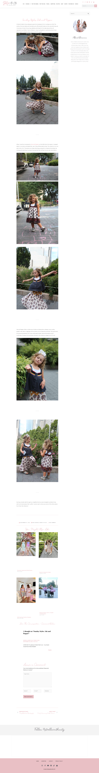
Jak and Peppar (35, 144)
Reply (50, 650)
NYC (24, 4)
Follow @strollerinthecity (49, 729)
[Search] (95, 6)
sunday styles (43, 522)
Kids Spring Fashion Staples (24, 617)
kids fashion (35, 522)
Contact (51, 761)
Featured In (71, 4)
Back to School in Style (45, 572)
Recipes (58, 4)
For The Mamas (35, 4)
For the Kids (42, 4)
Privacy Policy (59, 761)
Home (37, 761)
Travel (48, 4)
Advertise (43, 761)
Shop (62, 4)
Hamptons (53, 4)
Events (65, 4)
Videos (76, 4)
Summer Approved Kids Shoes (24, 570)
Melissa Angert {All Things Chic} (31, 640)
